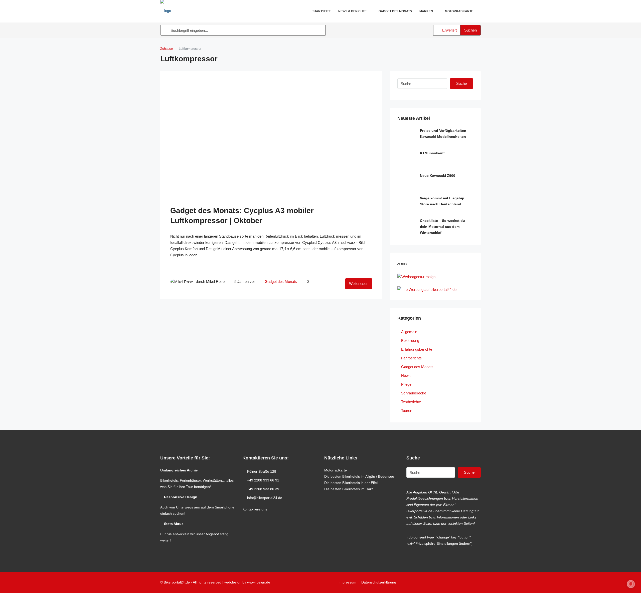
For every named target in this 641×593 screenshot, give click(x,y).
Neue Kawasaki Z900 (437, 176)
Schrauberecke (413, 393)
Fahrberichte (411, 358)
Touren (406, 410)
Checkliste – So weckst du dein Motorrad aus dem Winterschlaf (442, 227)
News (406, 375)
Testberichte (411, 402)
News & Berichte (352, 11)
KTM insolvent (432, 153)
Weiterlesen (358, 283)
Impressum (347, 582)
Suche (461, 83)
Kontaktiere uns (254, 509)
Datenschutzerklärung (378, 582)
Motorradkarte (459, 11)
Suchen (470, 30)
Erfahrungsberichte (416, 349)
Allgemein (409, 332)
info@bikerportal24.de (264, 498)
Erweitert (449, 30)
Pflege (406, 384)
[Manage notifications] (631, 584)
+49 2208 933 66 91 (263, 480)
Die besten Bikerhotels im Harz (348, 489)
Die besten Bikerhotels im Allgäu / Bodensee (359, 476)
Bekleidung (410, 340)
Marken (426, 11)
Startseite (321, 11)
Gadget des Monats (395, 11)
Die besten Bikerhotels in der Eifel (351, 483)
